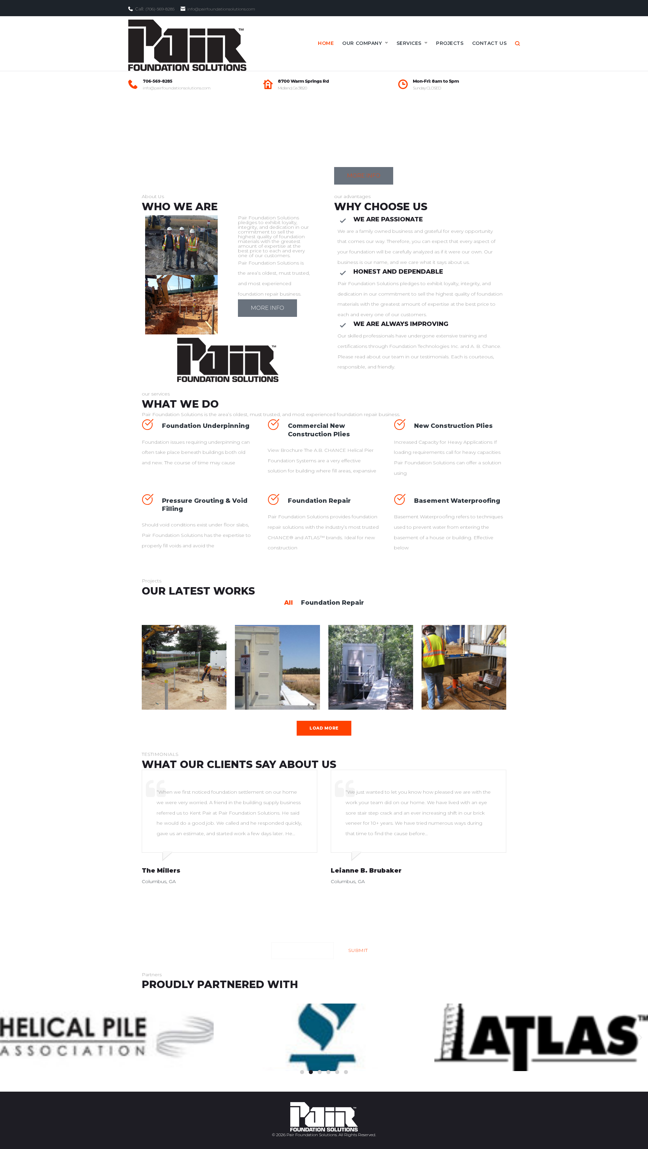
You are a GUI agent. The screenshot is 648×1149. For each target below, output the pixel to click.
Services (409, 43)
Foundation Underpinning (205, 426)
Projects (449, 43)
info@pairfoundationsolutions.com (177, 87)
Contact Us (489, 43)
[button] (302, 1072)
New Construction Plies (453, 426)
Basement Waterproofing (457, 500)
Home (326, 43)
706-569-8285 (157, 81)
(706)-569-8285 (159, 8)
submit (358, 950)
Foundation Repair (319, 500)
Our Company (362, 43)
